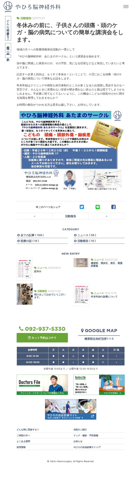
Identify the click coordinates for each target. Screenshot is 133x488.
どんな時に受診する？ (8, 28)
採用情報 (21, 447)
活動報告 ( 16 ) (86, 241)
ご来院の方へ (23, 435)
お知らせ (77, 441)
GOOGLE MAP (101, 330)
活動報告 (26, 18)
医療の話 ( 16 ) (30, 241)
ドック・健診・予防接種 (85, 435)
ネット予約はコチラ (44, 337)
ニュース (42, 267)
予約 (8, 56)
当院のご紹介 (8, 48)
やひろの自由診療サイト (85, 447)
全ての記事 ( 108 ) (32, 235)
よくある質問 (23, 441)
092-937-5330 (45, 329)
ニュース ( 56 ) (86, 235)
